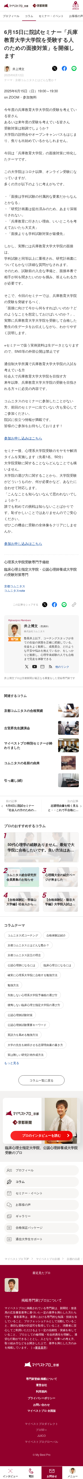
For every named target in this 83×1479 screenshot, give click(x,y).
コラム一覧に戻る (41, 1080)
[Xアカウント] (27, 666)
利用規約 (41, 1391)
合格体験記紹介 (56, 935)
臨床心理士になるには (57, 965)
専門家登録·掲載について (41, 1379)
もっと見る (11, 1063)
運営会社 (41, 1385)
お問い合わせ (41, 1405)
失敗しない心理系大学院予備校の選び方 (32, 995)
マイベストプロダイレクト (41, 1423)
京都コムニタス (14, 586)
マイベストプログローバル (41, 1441)
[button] (62, 666)
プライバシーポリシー (41, 1398)
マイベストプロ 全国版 (41, 1411)
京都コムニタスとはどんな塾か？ (36, 80)
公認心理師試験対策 (20, 1015)
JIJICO (41, 1435)
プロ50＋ (41, 1429)
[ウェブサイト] (42, 666)
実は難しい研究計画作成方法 (26, 1054)
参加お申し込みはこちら (23, 438)
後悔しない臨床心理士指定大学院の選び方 (34, 1005)
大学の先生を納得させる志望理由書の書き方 (35, 1045)
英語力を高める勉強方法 (23, 1035)
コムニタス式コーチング (23, 935)
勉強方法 (13, 985)
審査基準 (40, 1347)
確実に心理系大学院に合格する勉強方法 (32, 975)
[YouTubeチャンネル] (34, 666)
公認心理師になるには (21, 965)
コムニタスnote (14, 590)
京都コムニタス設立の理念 (24, 955)
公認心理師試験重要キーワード (27, 1025)
